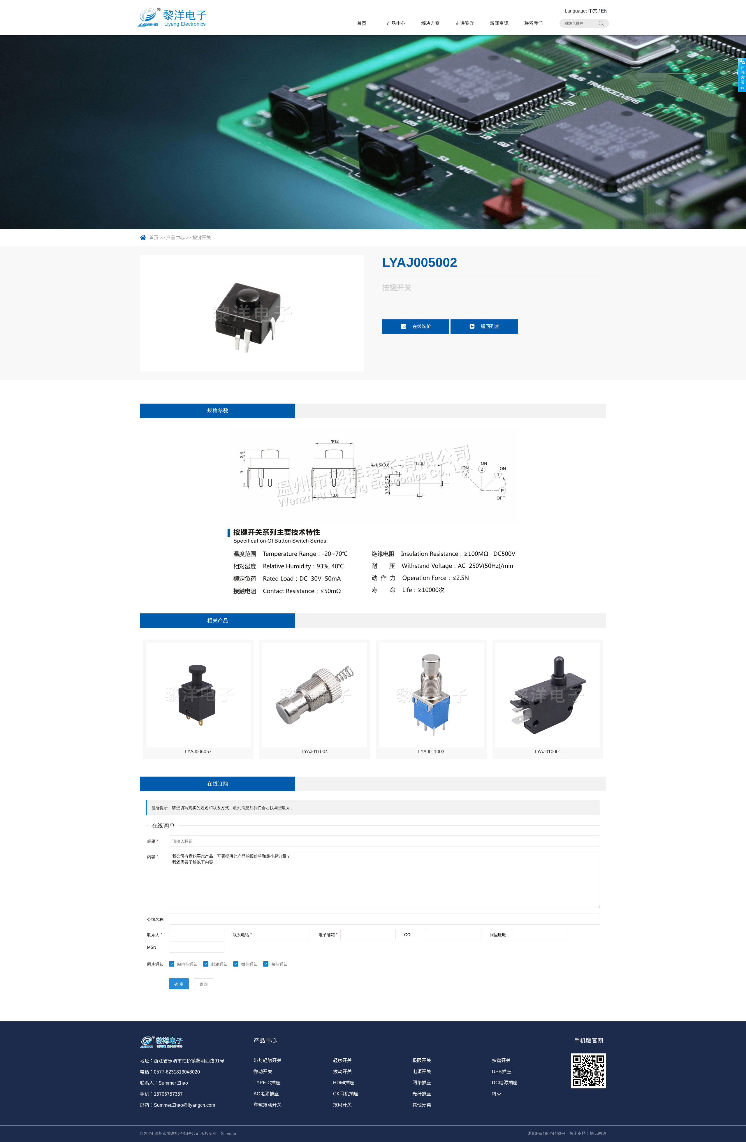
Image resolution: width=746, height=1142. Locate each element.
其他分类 (421, 1104)
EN (604, 10)
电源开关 (421, 1071)
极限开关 (421, 1060)
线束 (496, 1093)
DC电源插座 (505, 1082)
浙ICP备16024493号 (546, 1133)
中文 (592, 10)
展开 (742, 75)
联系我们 (533, 23)
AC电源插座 (266, 1093)
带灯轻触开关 (267, 1060)
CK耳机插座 (345, 1093)
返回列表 (490, 326)
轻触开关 (342, 1060)
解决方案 (430, 23)
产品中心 (396, 23)
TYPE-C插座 (267, 1082)
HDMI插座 (343, 1082)
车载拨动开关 (267, 1104)
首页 (361, 23)
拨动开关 (342, 1071)
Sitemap (228, 1133)
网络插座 (421, 1082)
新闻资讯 (499, 23)
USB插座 (501, 1071)
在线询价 (421, 326)
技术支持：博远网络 (587, 1133)
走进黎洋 (464, 23)
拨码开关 (342, 1104)
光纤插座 (421, 1093)
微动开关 (263, 1071)
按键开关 (201, 237)
